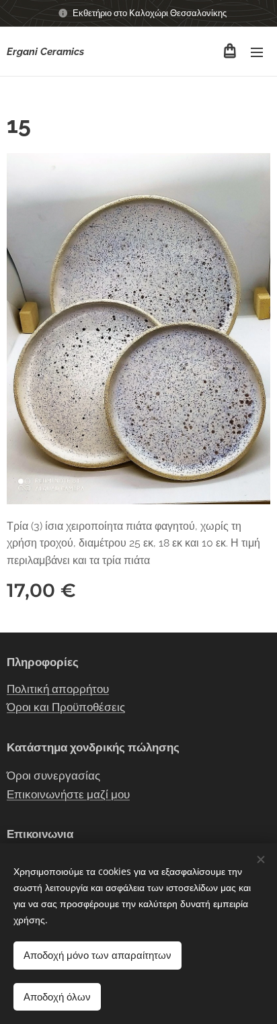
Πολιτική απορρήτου (58, 689)
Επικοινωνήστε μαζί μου (68, 794)
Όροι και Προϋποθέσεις (66, 707)
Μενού (256, 51)
